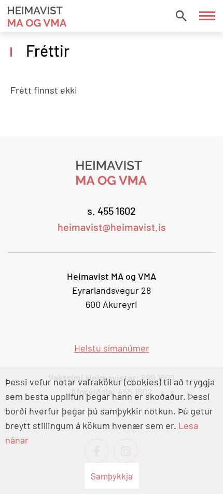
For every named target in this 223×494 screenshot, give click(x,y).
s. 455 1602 (111, 210)
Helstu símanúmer (111, 348)
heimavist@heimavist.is (112, 226)
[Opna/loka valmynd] (207, 16)
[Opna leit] (181, 15)
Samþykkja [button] (112, 476)
